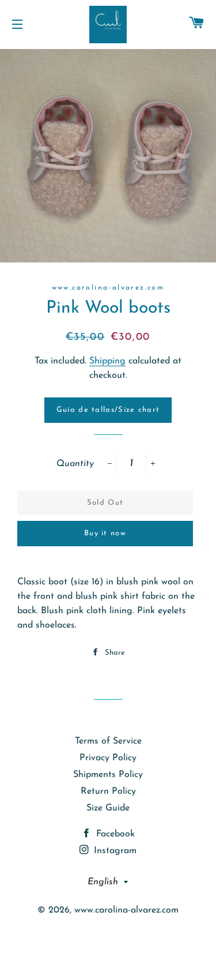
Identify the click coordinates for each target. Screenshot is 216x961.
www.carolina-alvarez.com (126, 910)
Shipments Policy (108, 774)
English (103, 882)
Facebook (114, 834)
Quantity (75, 463)
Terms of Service (108, 741)
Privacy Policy (108, 758)
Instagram (114, 850)
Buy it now (105, 533)
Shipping (107, 361)
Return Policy (108, 791)
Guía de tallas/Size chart (108, 410)
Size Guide (108, 808)
